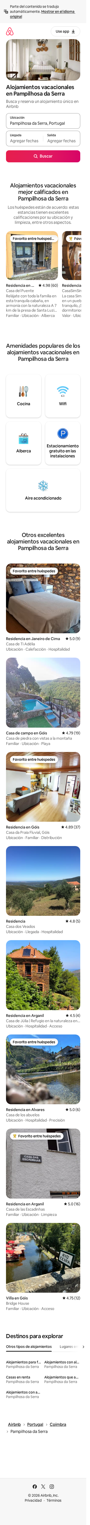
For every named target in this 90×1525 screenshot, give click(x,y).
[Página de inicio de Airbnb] (10, 31)
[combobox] (43, 123)
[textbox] (24, 141)
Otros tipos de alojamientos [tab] (29, 1346)
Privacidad (33, 1500)
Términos (54, 1500)
